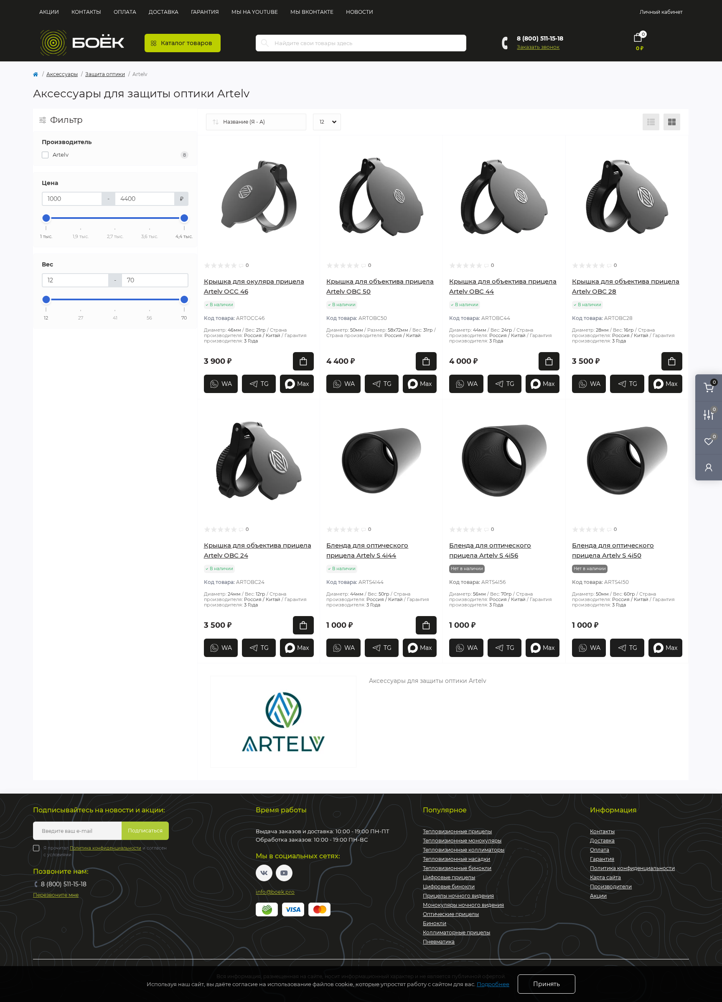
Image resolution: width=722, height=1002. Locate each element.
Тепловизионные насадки (456, 859)
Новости (359, 12)
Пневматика (439, 942)
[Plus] (295, 675)
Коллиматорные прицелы (456, 932)
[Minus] (222, 675)
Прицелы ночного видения (458, 896)
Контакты (86, 12)
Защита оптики (105, 74)
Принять (546, 984)
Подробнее (493, 984)
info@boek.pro (275, 892)
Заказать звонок (538, 47)
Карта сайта (605, 877)
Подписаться (145, 830)
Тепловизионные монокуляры (462, 840)
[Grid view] (672, 122)
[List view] (651, 122)
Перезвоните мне (56, 895)
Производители (611, 886)
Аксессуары (62, 74)
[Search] (265, 43)
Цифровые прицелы (449, 877)
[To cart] (303, 361)
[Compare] (307, 179)
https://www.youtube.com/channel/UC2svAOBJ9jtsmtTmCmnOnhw (284, 873)
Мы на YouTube (254, 12)
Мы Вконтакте (311, 12)
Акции (49, 12)
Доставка (163, 12)
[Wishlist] (307, 163)
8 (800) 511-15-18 (540, 38)
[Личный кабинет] (708, 467)
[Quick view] (307, 148)
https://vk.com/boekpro (264, 873)
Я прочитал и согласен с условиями (105, 851)
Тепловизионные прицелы (457, 831)
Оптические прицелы (451, 914)
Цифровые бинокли (449, 886)
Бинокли (434, 923)
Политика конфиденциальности (105, 848)
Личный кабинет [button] (661, 12)
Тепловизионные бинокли (457, 868)
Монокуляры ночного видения (463, 905)
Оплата (125, 12)
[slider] (46, 218)
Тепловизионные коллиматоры (463, 850)
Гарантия (205, 12)
